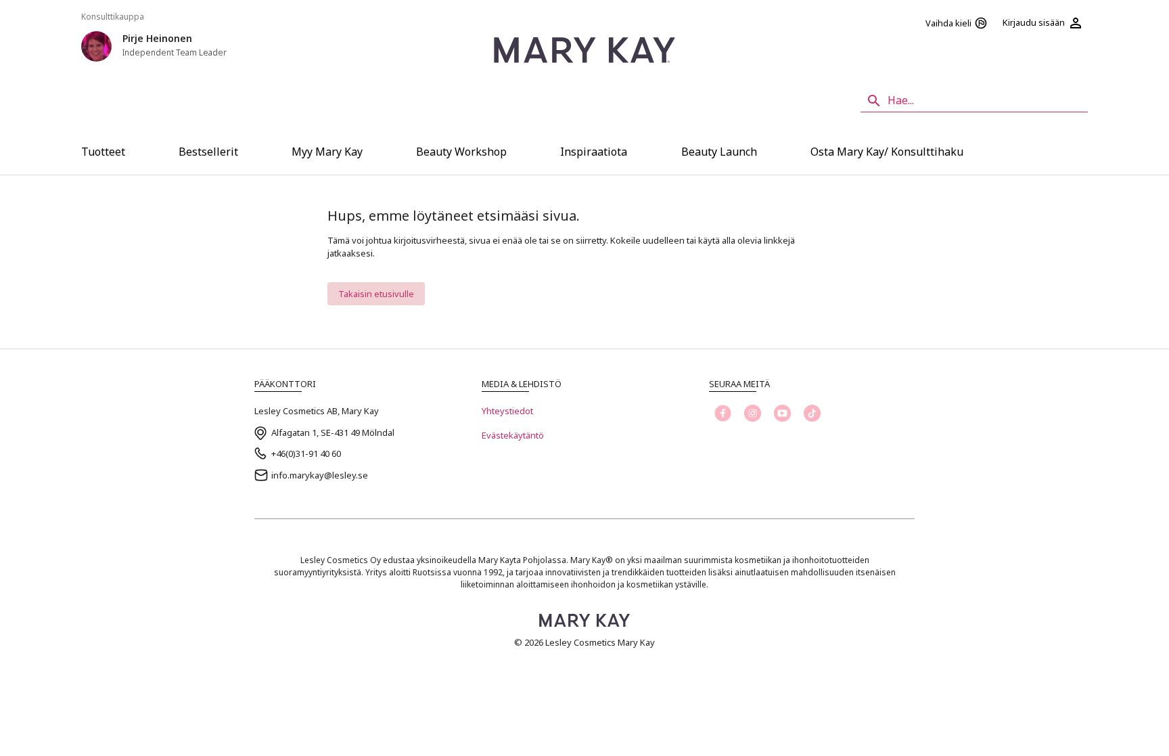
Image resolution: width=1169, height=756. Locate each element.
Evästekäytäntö (513, 435)
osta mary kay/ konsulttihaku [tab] (886, 151)
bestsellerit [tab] (208, 151)
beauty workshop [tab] (461, 151)
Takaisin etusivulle (376, 294)
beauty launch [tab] (719, 151)
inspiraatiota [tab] (593, 151)
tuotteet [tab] (103, 151)
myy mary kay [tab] (327, 151)
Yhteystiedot (507, 411)
